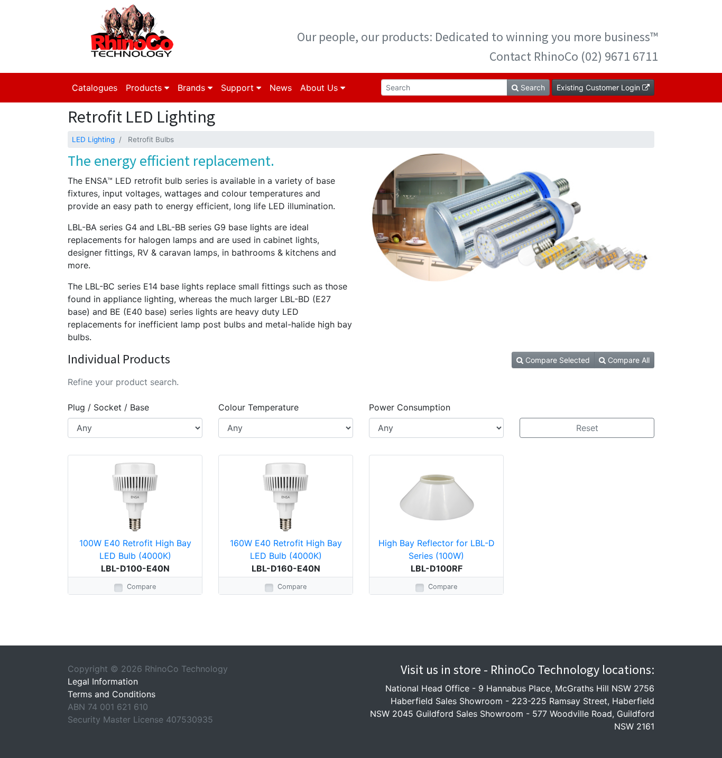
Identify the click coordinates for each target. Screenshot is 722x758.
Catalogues (94, 87)
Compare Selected (556, 359)
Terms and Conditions (111, 694)
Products (145, 87)
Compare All (628, 359)
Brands (193, 87)
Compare (141, 587)
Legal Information (103, 681)
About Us (320, 87)
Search (532, 87)
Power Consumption (409, 407)
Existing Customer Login (599, 87)
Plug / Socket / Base (108, 407)
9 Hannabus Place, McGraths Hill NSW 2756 (566, 688)
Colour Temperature (258, 407)
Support (238, 87)
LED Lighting (93, 139)
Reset (587, 428)
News (281, 87)
